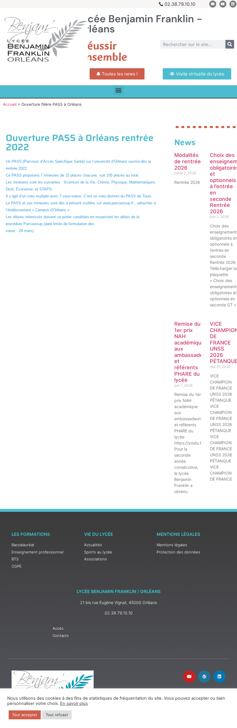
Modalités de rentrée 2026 (187, 161)
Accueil (9, 104)
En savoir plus (74, 703)
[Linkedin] (232, 4)
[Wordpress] (204, 676)
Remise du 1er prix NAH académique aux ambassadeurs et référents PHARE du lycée (192, 352)
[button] (118, 90)
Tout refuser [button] (57, 714)
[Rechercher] (229, 44)
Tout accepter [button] (24, 714)
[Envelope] (212, 4)
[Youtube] (222, 4)
